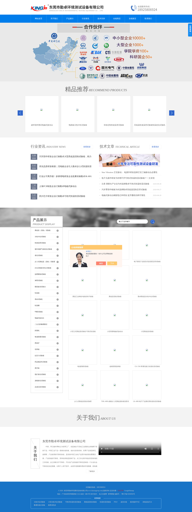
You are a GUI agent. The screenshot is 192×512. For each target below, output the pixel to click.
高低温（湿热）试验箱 (42, 230)
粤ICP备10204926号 (128, 494)
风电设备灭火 (147, 502)
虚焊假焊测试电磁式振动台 (42, 125)
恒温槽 (37, 305)
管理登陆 (111, 494)
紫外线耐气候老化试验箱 (43, 249)
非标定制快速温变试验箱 (114, 125)
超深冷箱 (124, 502)
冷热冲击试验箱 (40, 237)
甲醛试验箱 (39, 312)
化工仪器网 (103, 494)
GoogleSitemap (129, 491)
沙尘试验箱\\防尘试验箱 (43, 268)
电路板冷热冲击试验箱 (78, 125)
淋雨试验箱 (39, 280)
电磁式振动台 (39, 318)
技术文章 (107, 146)
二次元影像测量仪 (41, 324)
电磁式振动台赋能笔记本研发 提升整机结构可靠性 (123, 195)
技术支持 (101, 19)
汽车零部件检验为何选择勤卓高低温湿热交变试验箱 (124, 189)
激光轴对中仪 (134, 502)
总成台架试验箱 (40, 387)
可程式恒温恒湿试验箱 (73, 502)
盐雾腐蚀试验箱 (40, 274)
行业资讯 (85, 19)
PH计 (116, 502)
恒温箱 (37, 293)
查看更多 (87, 147)
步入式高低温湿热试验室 (83, 401)
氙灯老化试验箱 (40, 374)
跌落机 (37, 330)
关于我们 (54, 19)
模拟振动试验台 (40, 287)
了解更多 (92, 471)
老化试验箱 (39, 255)
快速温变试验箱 (40, 243)
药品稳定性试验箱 (41, 362)
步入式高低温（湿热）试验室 (45, 262)
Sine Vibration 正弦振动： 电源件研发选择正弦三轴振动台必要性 (129, 172)
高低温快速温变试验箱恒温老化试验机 (149, 125)
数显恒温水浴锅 (39, 505)
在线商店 (117, 19)
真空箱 (37, 368)
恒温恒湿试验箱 (105, 502)
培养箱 (37, 349)
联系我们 (148, 19)
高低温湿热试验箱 (90, 502)
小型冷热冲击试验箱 (55, 502)
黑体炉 (37, 343)
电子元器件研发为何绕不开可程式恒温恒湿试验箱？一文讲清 (128, 178)
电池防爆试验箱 (40, 337)
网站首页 (38, 19)
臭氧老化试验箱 (40, 381)
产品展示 (70, 19)
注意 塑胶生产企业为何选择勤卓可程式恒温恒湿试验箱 (125, 184)
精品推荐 (77, 89)
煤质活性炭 (52, 505)
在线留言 (132, 19)
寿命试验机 (39, 299)
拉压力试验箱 (39, 356)
